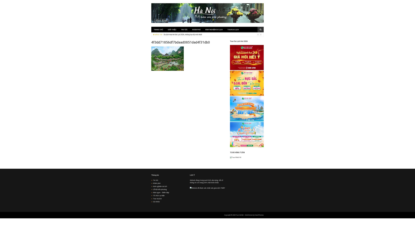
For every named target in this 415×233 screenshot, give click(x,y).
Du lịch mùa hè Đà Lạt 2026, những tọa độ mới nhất (183, 35)
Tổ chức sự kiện (159, 195)
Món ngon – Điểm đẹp (161, 192)
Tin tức (184, 29)
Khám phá (196, 29)
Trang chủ (158, 29)
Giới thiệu (172, 29)
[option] (213, 34)
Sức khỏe (156, 202)
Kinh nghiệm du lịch (214, 29)
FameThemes (259, 215)
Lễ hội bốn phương (160, 189)
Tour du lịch (233, 29)
